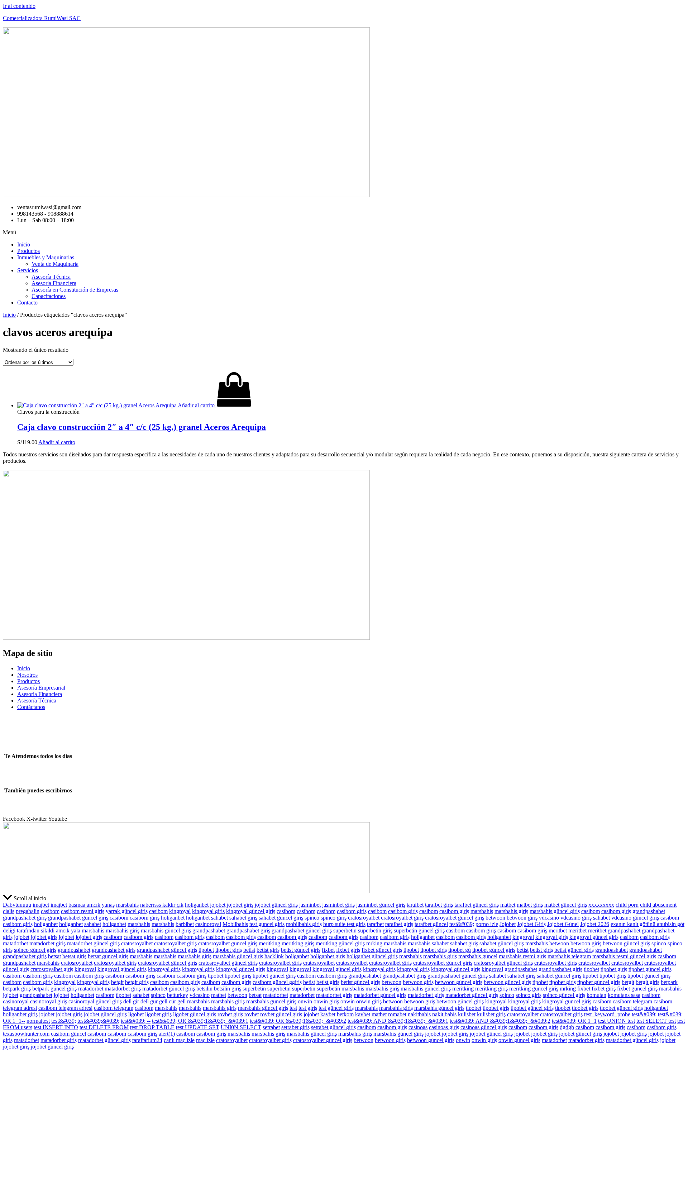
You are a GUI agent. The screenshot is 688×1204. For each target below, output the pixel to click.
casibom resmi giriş (82, 911)
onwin (305, 1001)
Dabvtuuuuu (17, 905)
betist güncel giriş (300, 950)
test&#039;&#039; (98, 1021)
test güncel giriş (336, 1008)
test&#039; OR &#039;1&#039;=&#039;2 (298, 1021)
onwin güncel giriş (519, 1040)
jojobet (217, 905)
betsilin (204, 988)
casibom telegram (632, 1001)
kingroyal (180, 911)
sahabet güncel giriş (281, 918)
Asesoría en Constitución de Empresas (75, 290)
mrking (374, 943)
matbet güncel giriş (565, 905)
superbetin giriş (375, 930)
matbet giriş (530, 905)
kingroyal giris (208, 911)
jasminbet (310, 905)
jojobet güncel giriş (276, 905)
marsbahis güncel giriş (555, 911)
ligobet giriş (158, 1014)
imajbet (41, 905)
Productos (28, 251)
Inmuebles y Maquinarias (45, 257)
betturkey (177, 995)
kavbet (327, 1014)
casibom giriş (352, 911)
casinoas (417, 1027)
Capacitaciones (49, 296)
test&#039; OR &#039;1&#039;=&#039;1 (200, 1021)
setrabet (271, 1027)
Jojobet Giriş (531, 924)
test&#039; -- (135, 1021)
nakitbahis (419, 1014)
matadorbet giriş (47, 943)
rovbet (251, 1014)
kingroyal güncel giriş (250, 911)
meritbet (558, 930)
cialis (8, 911)
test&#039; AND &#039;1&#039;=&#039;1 (398, 1021)
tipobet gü (459, 950)
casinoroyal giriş (48, 1001)
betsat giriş (74, 956)
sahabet (219, 918)
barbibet (185, 924)
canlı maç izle (179, 1040)
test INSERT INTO (56, 1027)
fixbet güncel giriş (382, 950)
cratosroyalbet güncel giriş (454, 918)
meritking (269, 943)
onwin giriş (326, 1001)
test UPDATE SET (197, 1027)
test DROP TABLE (152, 1027)
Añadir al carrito (56, 442)
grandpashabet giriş (25, 918)
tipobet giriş (228, 950)
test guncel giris (267, 924)
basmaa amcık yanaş (91, 905)
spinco (312, 918)
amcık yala (68, 930)
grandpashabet (648, 911)
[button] (344, 232)
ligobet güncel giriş (194, 1014)
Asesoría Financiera (54, 283)
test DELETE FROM (104, 1027)
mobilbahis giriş (304, 924)
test (293, 1008)
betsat (54, 956)
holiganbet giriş (327, 956)
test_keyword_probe (607, 1014)
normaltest (38, 1021)
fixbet (328, 950)
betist (249, 950)
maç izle (205, 1040)
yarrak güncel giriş (127, 911)
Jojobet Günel (563, 924)
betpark (669, 982)
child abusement (658, 905)
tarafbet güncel (431, 924)
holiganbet (197, 905)
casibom (50, 911)
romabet (397, 1014)
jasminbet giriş (338, 905)
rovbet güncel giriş (281, 1014)
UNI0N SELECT (241, 1027)
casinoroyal (208, 924)
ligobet (136, 1014)
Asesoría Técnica (51, 277)
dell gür (149, 1001)
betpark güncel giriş (54, 988)
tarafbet (415, 905)
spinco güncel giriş (35, 950)
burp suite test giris (344, 924)
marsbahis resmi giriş (522, 956)
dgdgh (567, 1027)
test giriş (307, 1008)
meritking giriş (298, 943)
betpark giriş (17, 988)
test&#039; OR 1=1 (574, 1021)
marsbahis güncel (477, 956)
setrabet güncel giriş (333, 1027)
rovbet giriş (230, 1014)
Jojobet (508, 924)
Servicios (27, 270)
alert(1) (167, 1034)
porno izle (487, 924)
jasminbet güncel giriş (380, 905)
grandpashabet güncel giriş (78, 918)
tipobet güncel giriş (493, 950)
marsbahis (127, 905)
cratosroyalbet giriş (402, 918)
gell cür (167, 1001)
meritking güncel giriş (340, 943)
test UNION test (616, 1021)
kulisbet (467, 1014)
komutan (596, 995)
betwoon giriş (522, 918)
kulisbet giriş (491, 1014)
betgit (117, 982)
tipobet (206, 950)
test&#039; (461, 924)
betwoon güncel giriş (626, 943)
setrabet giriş (295, 1027)
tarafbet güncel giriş (476, 905)
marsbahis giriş (511, 911)
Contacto (27, 302)
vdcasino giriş (576, 918)
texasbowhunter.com (26, 1034)
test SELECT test (656, 1021)
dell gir (131, 1001)
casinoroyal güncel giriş (95, 1001)
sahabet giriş (243, 918)
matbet (507, 905)
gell (181, 1001)
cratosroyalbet (363, 918)
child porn (627, 905)
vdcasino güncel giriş (635, 918)
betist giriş (268, 950)
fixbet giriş (348, 950)
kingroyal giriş (551, 937)
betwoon (495, 918)
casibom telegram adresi (65, 1008)
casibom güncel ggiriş (277, 982)
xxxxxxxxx (601, 905)
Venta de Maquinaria (55, 264)
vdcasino (549, 918)
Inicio (23, 244)
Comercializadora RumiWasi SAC (42, 18)
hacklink (274, 956)
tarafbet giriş (439, 905)
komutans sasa (624, 995)
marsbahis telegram (569, 956)
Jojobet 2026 (594, 924)
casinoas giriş (444, 1027)
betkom (345, 1014)
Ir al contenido (19, 6)
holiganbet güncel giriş (372, 956)
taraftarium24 (147, 1040)
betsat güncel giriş (108, 956)
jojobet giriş (240, 905)
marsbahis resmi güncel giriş (624, 956)
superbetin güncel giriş (419, 930)
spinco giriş (334, 918)
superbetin (345, 930)
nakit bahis (444, 1014)
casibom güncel (68, 1034)
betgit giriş (137, 982)
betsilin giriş (227, 988)
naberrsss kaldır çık (161, 905)
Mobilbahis (235, 924)
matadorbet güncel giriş (93, 943)
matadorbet (15, 943)
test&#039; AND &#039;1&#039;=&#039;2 (500, 1021)
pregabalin (27, 911)
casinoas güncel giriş (483, 1027)
